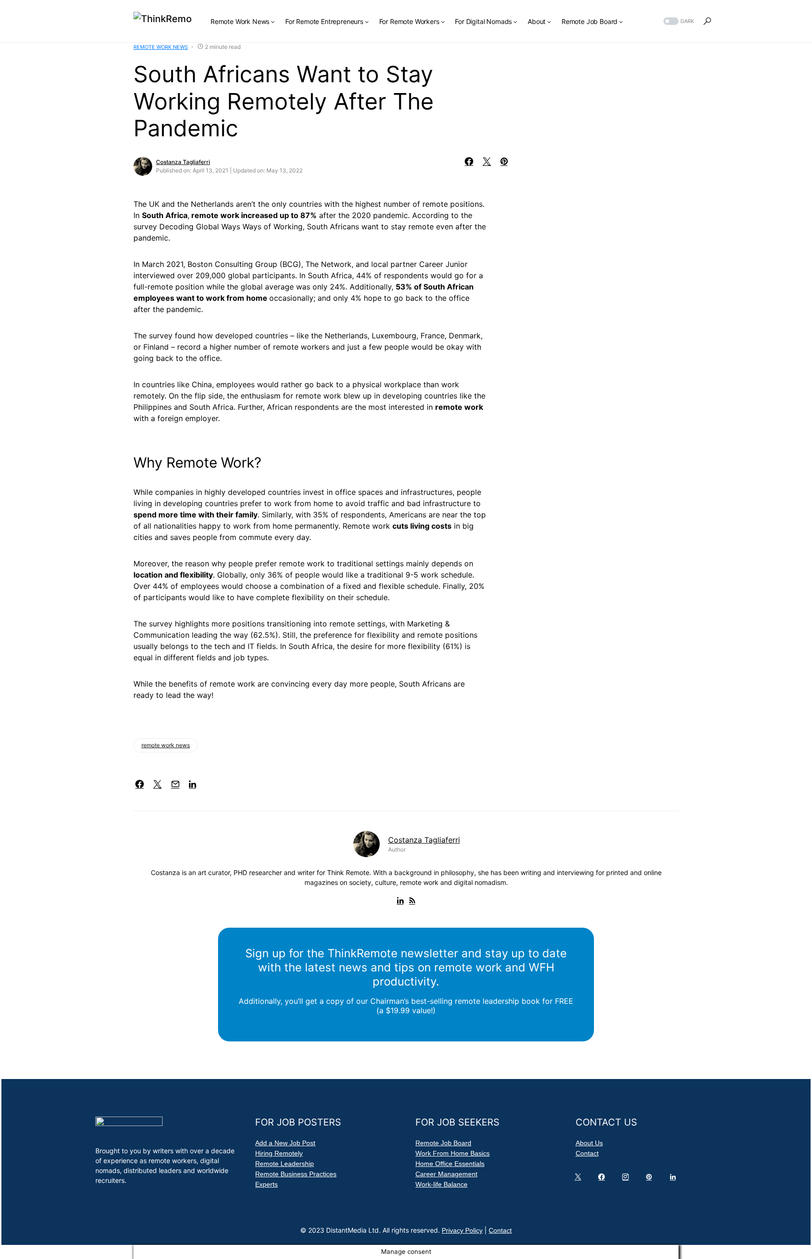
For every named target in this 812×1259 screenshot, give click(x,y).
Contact (587, 1153)
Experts (266, 1184)
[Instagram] (627, 1179)
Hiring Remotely (279, 1153)
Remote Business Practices (295, 1174)
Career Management (446, 1174)
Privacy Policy (462, 1230)
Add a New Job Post (285, 1143)
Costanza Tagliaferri (183, 161)
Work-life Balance (441, 1184)
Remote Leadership (284, 1163)
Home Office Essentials (449, 1163)
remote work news (165, 745)
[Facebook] (603, 1179)
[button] (678, 21)
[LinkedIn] (674, 1179)
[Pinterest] (651, 1179)
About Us (589, 1143)
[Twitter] (580, 1179)
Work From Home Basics (452, 1153)
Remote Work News (160, 47)
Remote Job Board (443, 1143)
